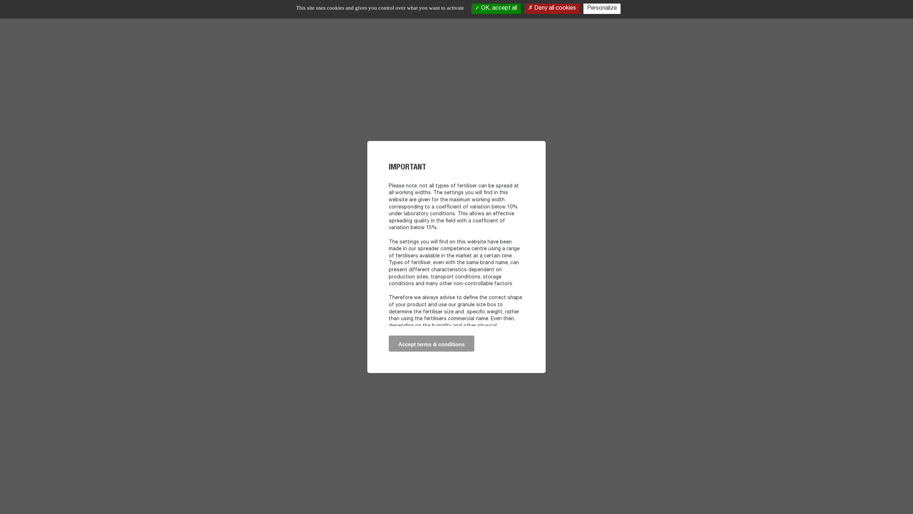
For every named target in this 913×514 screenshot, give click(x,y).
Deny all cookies (554, 8)
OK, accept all (498, 8)
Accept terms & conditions (431, 344)
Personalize (602, 8)
